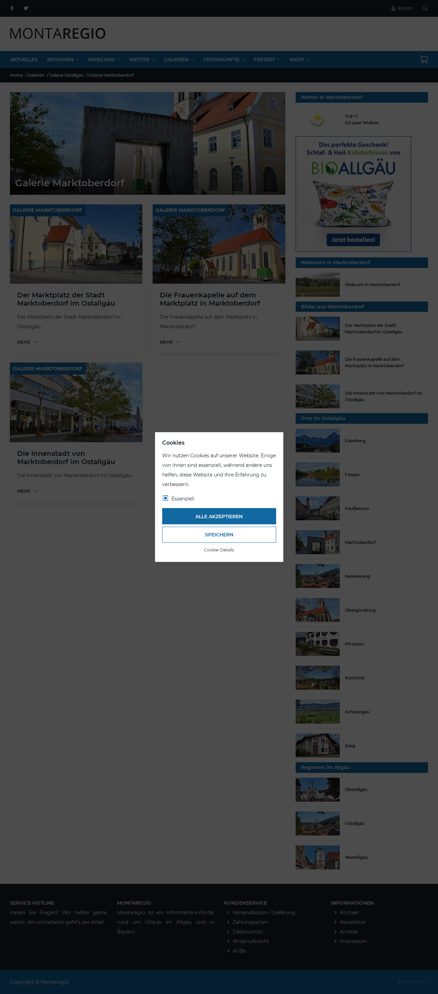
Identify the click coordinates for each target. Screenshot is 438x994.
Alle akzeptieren (219, 516)
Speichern (219, 535)
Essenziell (182, 499)
